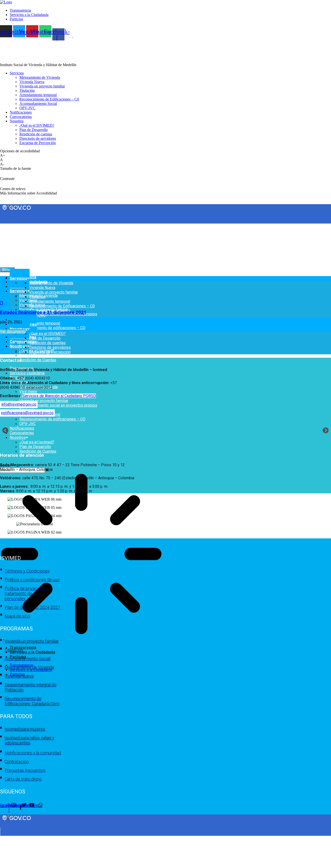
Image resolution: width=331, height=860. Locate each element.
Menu (9, 269)
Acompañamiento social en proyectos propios (58, 405)
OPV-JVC (27, 423)
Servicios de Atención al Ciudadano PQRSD (59, 396)
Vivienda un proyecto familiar (43, 400)
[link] (6, 2)
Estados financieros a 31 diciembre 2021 (43, 312)
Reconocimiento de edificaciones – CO (52, 327)
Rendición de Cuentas (37, 360)
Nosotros (18, 346)
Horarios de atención (22, 455)
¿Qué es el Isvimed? (36, 442)
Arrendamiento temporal (39, 323)
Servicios (18, 291)
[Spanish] (7, 225)
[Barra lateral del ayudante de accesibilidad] (325, 18)
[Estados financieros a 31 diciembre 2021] (1, 303)
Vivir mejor (28, 300)
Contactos (11, 360)
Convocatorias (23, 341)
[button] (5, 430)
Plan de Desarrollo (35, 355)
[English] (2, 225)
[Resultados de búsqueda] (81, 554)
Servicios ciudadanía (27, 373)
